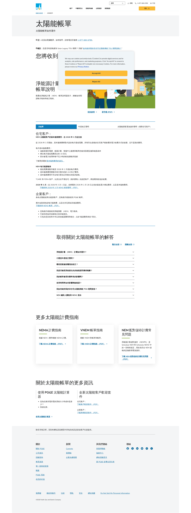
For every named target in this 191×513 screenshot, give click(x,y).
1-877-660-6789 (85, 40)
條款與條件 (51, 493)
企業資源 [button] (98, 8)
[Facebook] (127, 448)
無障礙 (38, 493)
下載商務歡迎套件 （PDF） (88, 412)
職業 (37, 470)
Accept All (96, 73)
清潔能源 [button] (107, 8)
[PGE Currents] (151, 448)
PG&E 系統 (40, 475)
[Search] (123, 3)
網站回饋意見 (101, 457)
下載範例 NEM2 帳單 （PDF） (48, 206)
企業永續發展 (71, 457)
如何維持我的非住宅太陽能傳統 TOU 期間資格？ (102, 48)
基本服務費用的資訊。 (55, 161)
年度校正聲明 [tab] (83, 126)
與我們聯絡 (100, 448)
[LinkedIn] (137, 448)
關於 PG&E (40, 448)
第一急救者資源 (42, 466)
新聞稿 (68, 453)
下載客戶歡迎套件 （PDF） (88, 404)
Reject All (96, 82)
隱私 (72, 493)
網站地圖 (91, 493)
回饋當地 (39, 457)
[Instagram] (146, 448)
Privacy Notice (83, 67)
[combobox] (117, 3)
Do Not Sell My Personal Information (115, 493)
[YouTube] (142, 448)
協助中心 (99, 453)
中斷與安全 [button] (79, 8)
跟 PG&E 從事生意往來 (105, 462)
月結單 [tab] (41, 126)
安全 (81, 493)
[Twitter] (132, 448)
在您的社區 (40, 479)
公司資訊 (39, 453)
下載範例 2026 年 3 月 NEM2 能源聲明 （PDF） (59, 187)
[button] (130, 3)
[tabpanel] (95, 176)
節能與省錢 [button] (89, 8)
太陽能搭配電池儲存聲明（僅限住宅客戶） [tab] (134, 126)
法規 (63, 493)
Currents (69, 448)
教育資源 (39, 462)
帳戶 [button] (71, 8)
